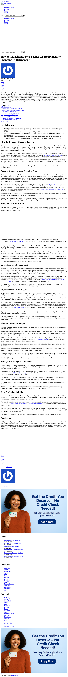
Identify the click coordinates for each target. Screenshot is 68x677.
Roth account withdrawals (16, 241)
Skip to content (5, 1)
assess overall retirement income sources (52, 189)
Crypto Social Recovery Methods (13, 553)
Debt (5, 604)
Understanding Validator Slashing (13, 549)
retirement (9, 467)
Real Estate (7, 617)
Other (5, 612)
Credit (6, 12)
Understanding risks (19, 307)
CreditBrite (14, 675)
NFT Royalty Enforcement (11, 546)
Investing (6, 9)
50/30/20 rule (52, 184)
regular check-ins (43, 339)
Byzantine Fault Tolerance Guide (13, 556)
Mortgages (7, 610)
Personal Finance (9, 7)
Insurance (7, 605)
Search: (3, 15)
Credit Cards (7, 601)
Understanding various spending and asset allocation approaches (27, 403)
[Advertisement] (34, 38)
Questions (7, 615)
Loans (6, 11)
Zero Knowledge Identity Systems (13, 543)
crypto (6, 602)
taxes (5, 620)
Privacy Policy (8, 623)
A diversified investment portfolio (52, 155)
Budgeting (7, 598)
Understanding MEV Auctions (12, 540)
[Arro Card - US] (34, 532)
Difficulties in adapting (19, 373)
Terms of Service (9, 626)
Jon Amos (4, 486)
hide (7, 105)
